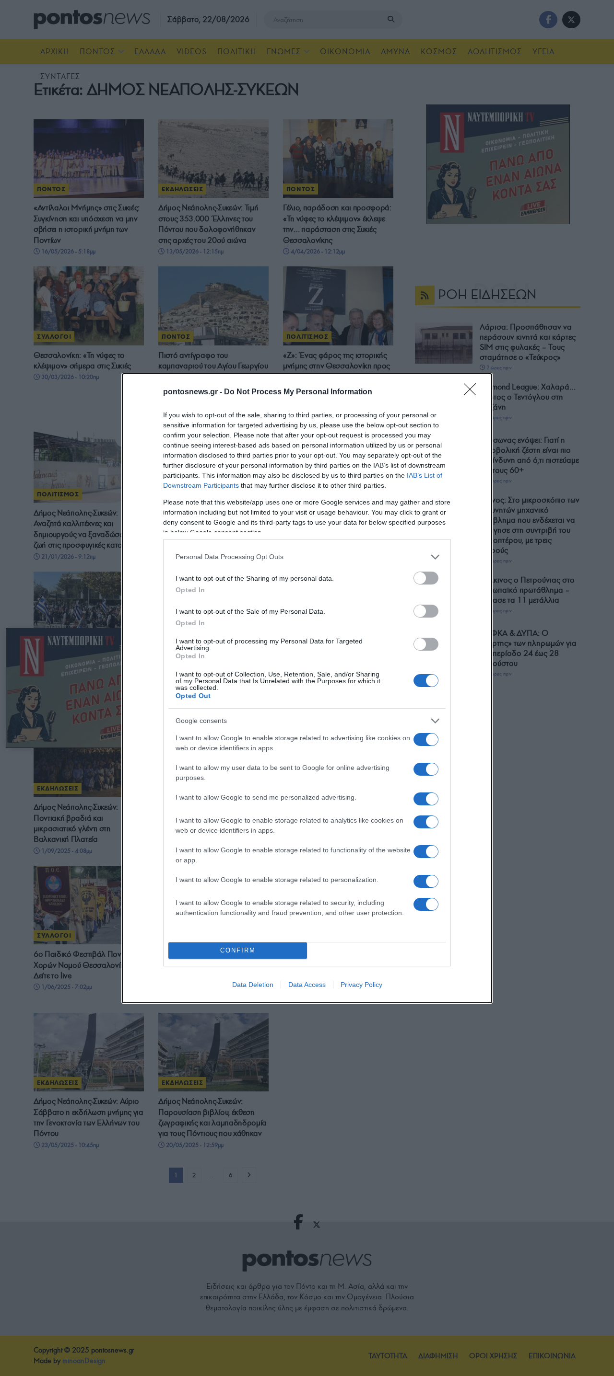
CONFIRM (238, 950)
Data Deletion (252, 984)
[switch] (425, 578)
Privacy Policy (361, 984)
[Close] (473, 392)
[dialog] (307, 688)
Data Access (307, 984)
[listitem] (307, 557)
